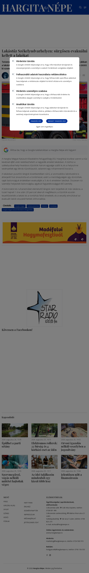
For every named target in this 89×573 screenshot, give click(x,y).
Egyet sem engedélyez (44, 127)
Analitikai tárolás (25, 104)
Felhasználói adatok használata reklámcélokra (41, 74)
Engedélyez (36, 121)
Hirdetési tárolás (25, 61)
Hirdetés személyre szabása (31, 91)
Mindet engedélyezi (57, 121)
